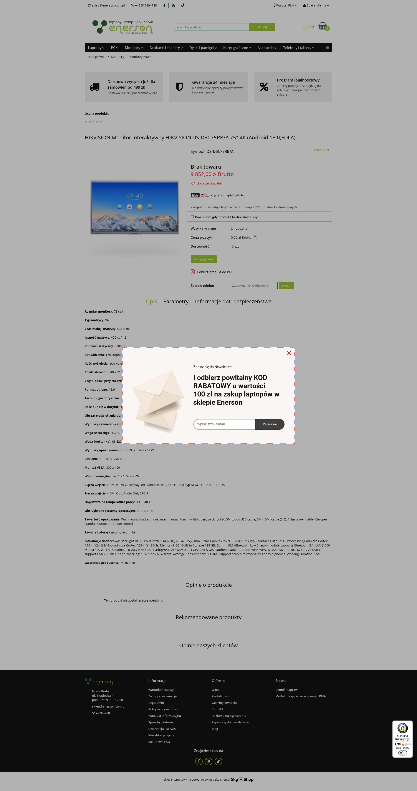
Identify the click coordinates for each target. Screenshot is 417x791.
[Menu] (410, 723)
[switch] (402, 752)
